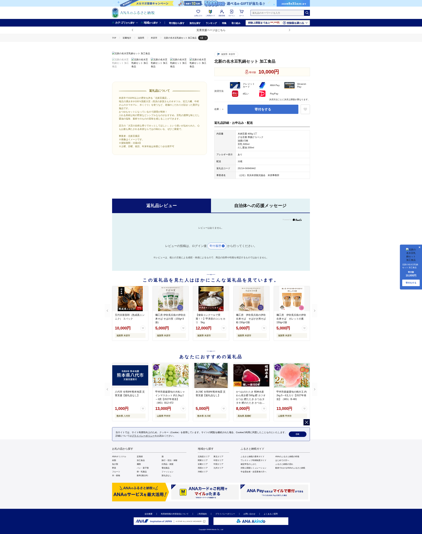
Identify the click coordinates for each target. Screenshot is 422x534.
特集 (224, 23)
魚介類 (115, 464)
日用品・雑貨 (167, 464)
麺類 (139, 464)
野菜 (114, 468)
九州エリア (218, 468)
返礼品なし (166, 475)
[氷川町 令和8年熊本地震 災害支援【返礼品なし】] (211, 375)
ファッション (167, 472)
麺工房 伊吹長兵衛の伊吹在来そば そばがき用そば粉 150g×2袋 (251, 318)
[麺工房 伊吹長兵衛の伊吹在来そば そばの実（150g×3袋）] (171, 298)
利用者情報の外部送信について (175, 514)
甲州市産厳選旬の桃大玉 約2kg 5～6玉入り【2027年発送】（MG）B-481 (291, 395)
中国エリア (218, 464)
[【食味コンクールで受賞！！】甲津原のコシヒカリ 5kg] (211, 298)
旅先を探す (195, 23)
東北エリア (218, 456)
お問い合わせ (249, 514)
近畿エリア (203, 464)
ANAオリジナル (119, 456)
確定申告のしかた (248, 464)
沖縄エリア (203, 472)
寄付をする (263, 109)
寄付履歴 (215, 246)
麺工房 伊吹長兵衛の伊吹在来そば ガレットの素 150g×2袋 (291, 318)
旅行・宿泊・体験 (169, 460)
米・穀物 (116, 475)
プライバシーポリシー (225, 514)
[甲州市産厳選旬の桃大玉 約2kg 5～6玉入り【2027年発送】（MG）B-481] (292, 375)
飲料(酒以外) (142, 475)
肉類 (114, 460)
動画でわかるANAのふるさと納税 (290, 468)
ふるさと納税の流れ (284, 464)
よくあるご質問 (271, 514)
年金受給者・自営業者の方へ (253, 472)
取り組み (236, 23)
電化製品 (165, 468)
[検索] (307, 13)
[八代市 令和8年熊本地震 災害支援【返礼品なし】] (130, 375)
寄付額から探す (176, 23)
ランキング (211, 23)
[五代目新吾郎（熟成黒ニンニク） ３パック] (130, 298)
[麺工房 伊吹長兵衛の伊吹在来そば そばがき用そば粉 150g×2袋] (251, 298)
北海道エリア (204, 456)
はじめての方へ (282, 460)
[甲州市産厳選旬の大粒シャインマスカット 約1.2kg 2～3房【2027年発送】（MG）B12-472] (171, 375)
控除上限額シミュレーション (253, 468)
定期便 (140, 456)
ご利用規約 (202, 514)
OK (298, 434)
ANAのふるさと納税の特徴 (287, 456)
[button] (132, 30)
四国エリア (203, 468)
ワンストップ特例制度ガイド (253, 460)
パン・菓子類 (143, 468)
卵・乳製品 (142, 472)
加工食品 (141, 460)
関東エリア (203, 460)
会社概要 (148, 514)
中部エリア (218, 460)
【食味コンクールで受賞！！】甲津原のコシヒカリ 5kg (210, 318)
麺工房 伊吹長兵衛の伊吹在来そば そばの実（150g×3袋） (170, 318)
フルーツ (116, 472)
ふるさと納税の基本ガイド (252, 456)
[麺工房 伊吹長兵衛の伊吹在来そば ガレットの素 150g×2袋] (292, 298)
